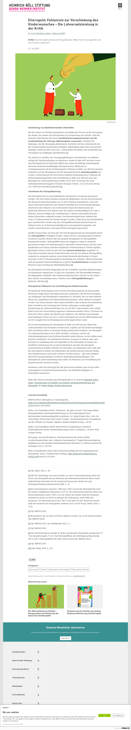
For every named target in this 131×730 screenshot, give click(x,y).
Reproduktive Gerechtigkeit (59, 570)
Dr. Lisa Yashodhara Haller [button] (39, 33)
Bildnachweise (111, 122)
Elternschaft (34, 570)
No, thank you (118, 715)
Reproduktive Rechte (80, 570)
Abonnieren (66, 638)
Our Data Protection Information (12, 724)
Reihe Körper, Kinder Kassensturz (57, 385)
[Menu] (120, 5)
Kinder (43, 570)
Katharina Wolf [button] (58, 33)
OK (104, 715)
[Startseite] (29, 7)
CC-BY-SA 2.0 (78, 576)
